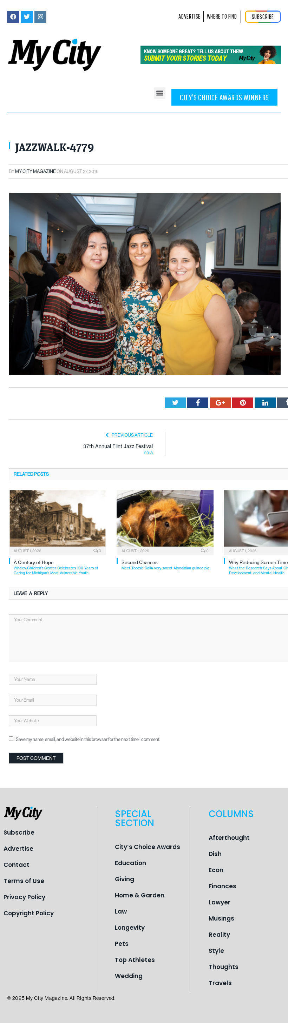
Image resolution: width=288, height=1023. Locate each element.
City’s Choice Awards (147, 847)
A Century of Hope (56, 567)
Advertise (18, 848)
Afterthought (229, 838)
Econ (216, 870)
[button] (159, 93)
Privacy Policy (24, 897)
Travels (220, 983)
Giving (124, 879)
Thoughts (223, 967)
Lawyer (219, 902)
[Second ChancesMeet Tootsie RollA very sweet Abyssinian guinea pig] (165, 522)
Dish (215, 854)
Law (121, 911)
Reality (219, 934)
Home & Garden (139, 895)
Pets (122, 944)
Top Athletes (135, 960)
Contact (17, 865)
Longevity (130, 927)
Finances (222, 886)
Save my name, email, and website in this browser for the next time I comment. (88, 739)
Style (216, 951)
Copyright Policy (29, 913)
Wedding (129, 976)
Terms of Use (24, 881)
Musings (221, 918)
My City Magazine (35, 171)
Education (130, 863)
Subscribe (19, 832)
